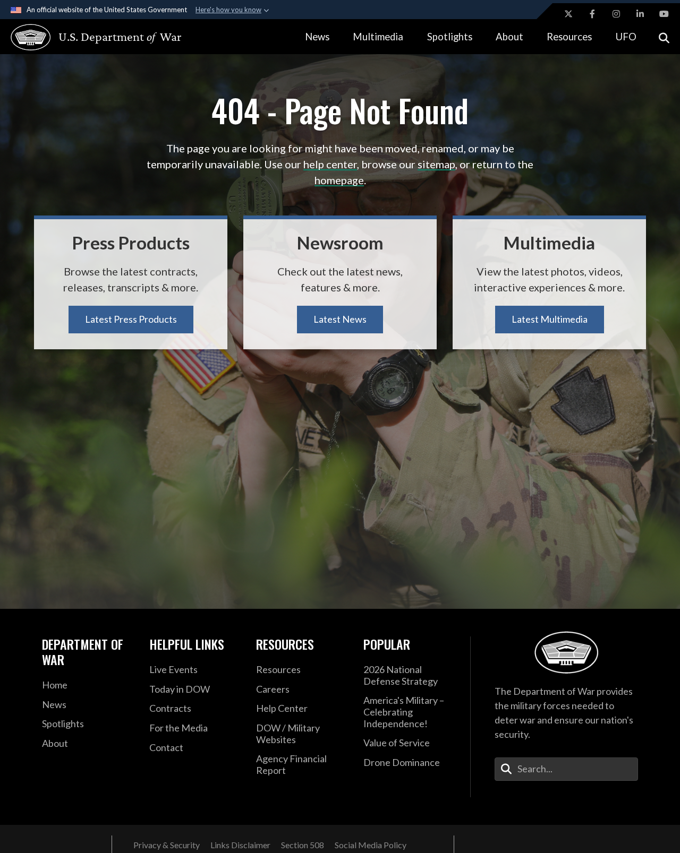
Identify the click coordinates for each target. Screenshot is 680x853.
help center (330, 164)
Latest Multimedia (550, 319)
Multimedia (378, 36)
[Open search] (664, 37)
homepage (339, 180)
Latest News (340, 319)
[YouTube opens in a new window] (664, 14)
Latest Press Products (131, 319)
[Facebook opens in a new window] (592, 14)
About (509, 36)
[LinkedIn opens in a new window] (640, 14)
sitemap (436, 164)
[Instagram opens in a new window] (616, 14)
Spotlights (449, 36)
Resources (569, 36)
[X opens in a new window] (568, 14)
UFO (626, 36)
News (317, 36)
